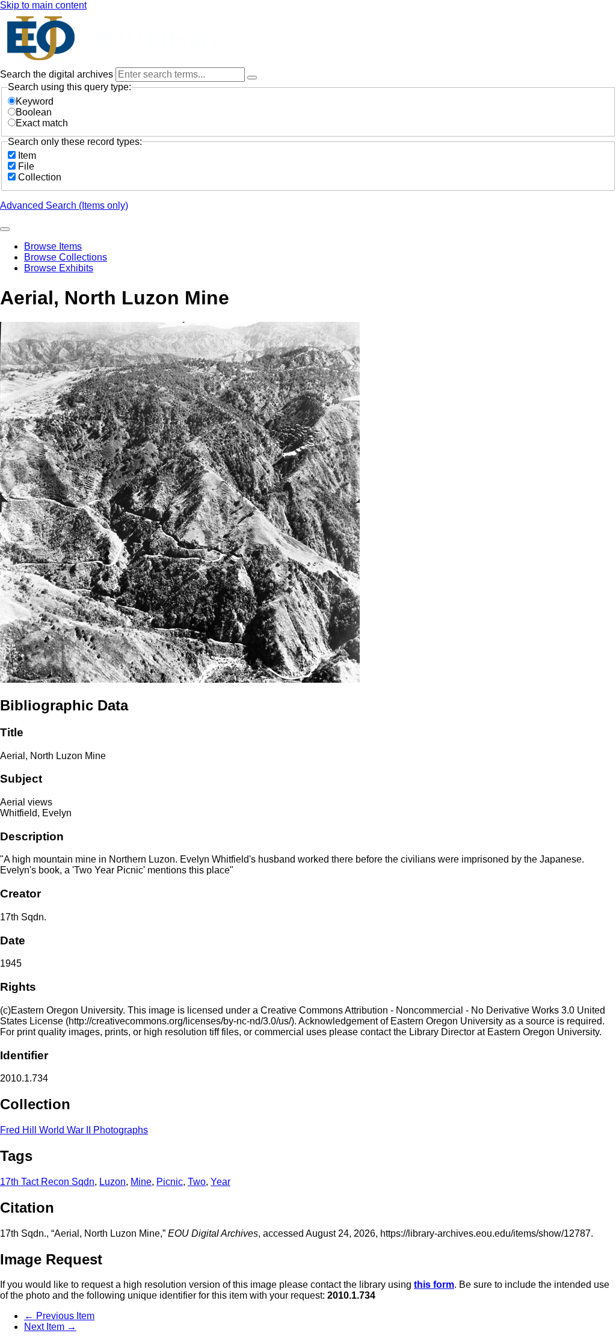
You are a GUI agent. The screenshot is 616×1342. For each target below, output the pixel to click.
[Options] (252, 77)
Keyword (35, 101)
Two (197, 1182)
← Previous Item (59, 1316)
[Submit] (5, 229)
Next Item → (50, 1327)
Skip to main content (43, 5)
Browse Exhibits (58, 268)
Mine (141, 1182)
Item (27, 155)
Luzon (112, 1182)
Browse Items (53, 246)
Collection (39, 177)
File (26, 166)
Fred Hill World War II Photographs (74, 1130)
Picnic (169, 1182)
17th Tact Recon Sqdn (47, 1182)
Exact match (42, 123)
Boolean (34, 112)
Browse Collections (65, 257)
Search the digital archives (58, 74)
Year (220, 1182)
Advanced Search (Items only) (64, 205)
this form (434, 1284)
